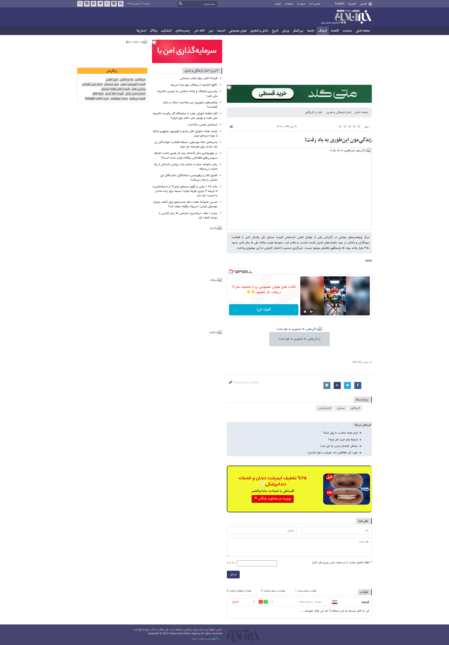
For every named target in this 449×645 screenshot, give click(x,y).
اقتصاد (335, 30)
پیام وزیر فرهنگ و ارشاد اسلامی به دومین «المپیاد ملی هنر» (187, 93)
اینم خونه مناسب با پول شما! (340, 433)
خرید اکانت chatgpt (97, 98)
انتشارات (166, 30)
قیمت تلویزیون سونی (132, 84)
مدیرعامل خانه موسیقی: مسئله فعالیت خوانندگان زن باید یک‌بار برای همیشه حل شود (185, 144)
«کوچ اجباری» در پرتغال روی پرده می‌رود (193, 84)
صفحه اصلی (363, 30)
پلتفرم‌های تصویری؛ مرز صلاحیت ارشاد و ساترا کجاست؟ (190, 104)
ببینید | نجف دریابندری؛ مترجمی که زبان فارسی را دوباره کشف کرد (188, 215)
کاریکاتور (355, 408)
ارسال (233, 574)
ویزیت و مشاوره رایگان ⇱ (272, 499)
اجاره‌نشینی (324, 408)
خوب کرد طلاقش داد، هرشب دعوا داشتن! (333, 452)
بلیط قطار (97, 94)
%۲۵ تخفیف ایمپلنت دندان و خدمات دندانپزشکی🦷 (273, 481)
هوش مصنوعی (237, 30)
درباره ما (301, 4)
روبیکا (80, 4)
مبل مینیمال (111, 84)
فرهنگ (323, 30)
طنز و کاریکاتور (313, 112)
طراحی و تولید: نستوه (203, 639)
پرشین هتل (138, 89)
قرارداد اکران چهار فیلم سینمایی (198, 78)
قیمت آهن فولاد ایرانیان (115, 89)
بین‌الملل (298, 30)
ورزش (285, 30)
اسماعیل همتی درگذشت (202, 124)
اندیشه (221, 30)
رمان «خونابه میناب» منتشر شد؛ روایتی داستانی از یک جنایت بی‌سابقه (185, 166)
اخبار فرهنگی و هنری (338, 112)
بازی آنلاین (111, 80)
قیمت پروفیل (137, 98)
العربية (352, 4)
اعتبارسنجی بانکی (135, 94)
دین (211, 30)
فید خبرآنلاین (120, 4)
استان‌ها (141, 30)
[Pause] (305, 311)
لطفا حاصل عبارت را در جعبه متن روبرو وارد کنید (342, 562)
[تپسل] (229, 87)
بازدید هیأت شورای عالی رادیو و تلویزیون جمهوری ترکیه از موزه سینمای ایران (185, 133)
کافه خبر (199, 30)
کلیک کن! (264, 310)
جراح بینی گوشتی (92, 84)
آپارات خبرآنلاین (93, 4)
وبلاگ (153, 30)
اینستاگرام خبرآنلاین (107, 4)
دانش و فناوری (259, 30)
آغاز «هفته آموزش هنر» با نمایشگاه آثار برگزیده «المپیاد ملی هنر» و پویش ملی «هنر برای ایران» (184, 115)
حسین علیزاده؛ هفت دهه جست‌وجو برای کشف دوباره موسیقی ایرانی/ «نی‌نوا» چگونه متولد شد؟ (185, 204)
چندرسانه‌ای (182, 30)
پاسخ (235, 601)
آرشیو (278, 4)
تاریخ (275, 30)
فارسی (363, 4)
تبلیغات (289, 4)
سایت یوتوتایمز (119, 98)
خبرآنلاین (346, 17)
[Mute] (311, 311)
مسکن (341, 408)
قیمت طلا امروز (114, 94)
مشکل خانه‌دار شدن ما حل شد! (339, 446)
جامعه (311, 30)
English (339, 4)
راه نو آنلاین (126, 80)
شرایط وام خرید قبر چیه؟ (343, 439)
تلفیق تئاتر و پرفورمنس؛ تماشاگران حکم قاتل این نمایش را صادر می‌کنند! (188, 177)
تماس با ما (314, 4)
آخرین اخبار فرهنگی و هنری (201, 70)
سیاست (347, 30)
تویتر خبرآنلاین (100, 4)
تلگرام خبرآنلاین (114, 4)
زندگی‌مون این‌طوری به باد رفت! (338, 140)
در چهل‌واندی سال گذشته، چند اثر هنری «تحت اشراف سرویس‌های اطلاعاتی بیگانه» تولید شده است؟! (185, 155)
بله (87, 4)
